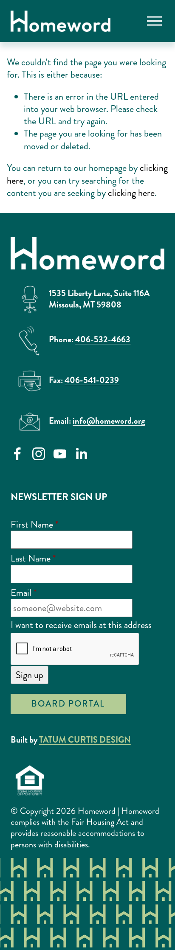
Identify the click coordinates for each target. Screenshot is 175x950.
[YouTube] (60, 454)
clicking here (131, 192)
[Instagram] (38, 454)
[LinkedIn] (81, 454)
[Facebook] (17, 454)
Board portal (68, 704)
